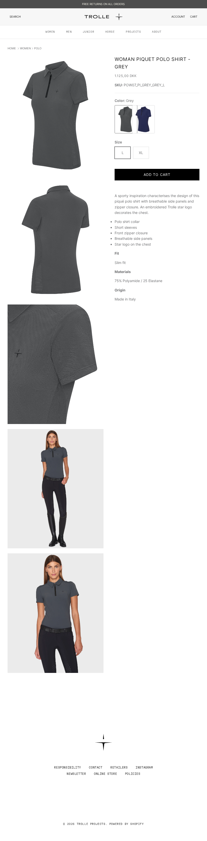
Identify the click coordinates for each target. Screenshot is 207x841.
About (157, 31)
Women (50, 31)
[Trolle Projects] (103, 16)
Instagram (144, 767)
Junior (88, 31)
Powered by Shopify (126, 824)
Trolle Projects (91, 824)
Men (69, 31)
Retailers (118, 767)
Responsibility (67, 767)
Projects (133, 31)
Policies (132, 773)
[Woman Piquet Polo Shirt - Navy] (139, 119)
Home (12, 48)
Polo (37, 48)
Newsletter (76, 773)
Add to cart (157, 174)
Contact (95, 767)
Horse (110, 31)
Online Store (105, 773)
